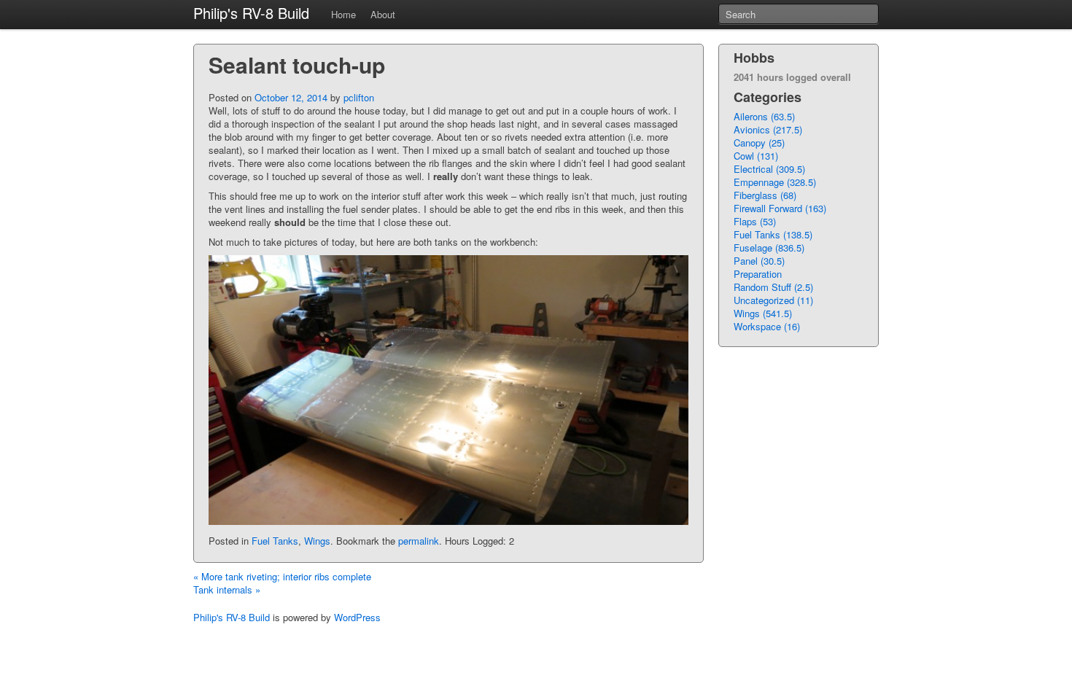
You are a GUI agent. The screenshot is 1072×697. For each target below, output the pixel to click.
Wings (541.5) (763, 313)
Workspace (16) (767, 326)
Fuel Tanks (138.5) (773, 234)
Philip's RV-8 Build (251, 12)
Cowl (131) (756, 156)
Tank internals (226, 589)
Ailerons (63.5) (764, 116)
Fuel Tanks (275, 541)
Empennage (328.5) (775, 182)
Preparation (758, 274)
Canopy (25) (759, 142)
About (382, 14)
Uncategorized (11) (773, 300)
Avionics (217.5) (768, 129)
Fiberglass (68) (765, 195)
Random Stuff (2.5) (773, 287)
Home (343, 14)
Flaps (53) (755, 221)
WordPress (357, 617)
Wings (317, 541)
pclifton (358, 97)
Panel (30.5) (759, 261)
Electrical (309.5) (769, 169)
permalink (418, 541)
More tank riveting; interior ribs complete (282, 576)
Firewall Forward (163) (780, 208)
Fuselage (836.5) (769, 247)
